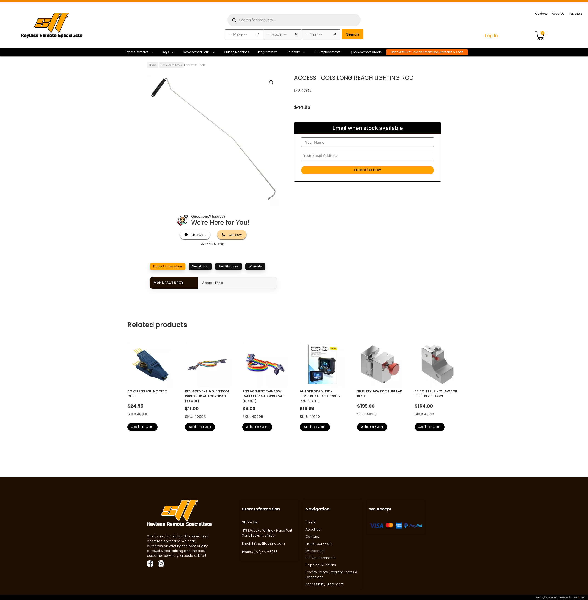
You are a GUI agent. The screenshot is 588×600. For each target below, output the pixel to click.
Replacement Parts (196, 52)
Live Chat (198, 235)
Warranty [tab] (255, 266)
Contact (541, 14)
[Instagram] (161, 563)
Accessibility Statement (324, 584)
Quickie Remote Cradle (366, 52)
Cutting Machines (236, 52)
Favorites (575, 14)
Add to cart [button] (142, 426)
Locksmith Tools (171, 65)
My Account (315, 551)
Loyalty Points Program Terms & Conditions (331, 574)
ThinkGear (578, 597)
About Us (558, 14)
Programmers (267, 52)
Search (352, 34)
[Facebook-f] (150, 563)
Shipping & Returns (320, 565)
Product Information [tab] (167, 266)
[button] (271, 82)
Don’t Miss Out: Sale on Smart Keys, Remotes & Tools (427, 52)
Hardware (293, 52)
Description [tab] (200, 266)
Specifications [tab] (228, 266)
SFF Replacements (327, 52)
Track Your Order (319, 543)
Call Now (235, 235)
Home (152, 65)
